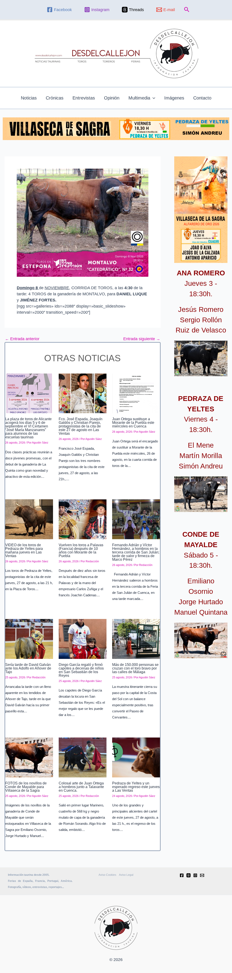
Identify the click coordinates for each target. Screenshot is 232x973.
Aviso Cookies (107, 874)
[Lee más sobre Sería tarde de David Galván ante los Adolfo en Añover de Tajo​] (29, 638)
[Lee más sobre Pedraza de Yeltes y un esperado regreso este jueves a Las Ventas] (136, 757)
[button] (187, 10)
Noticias (29, 97)
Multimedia (139, 97)
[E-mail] (202, 875)
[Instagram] (195, 875)
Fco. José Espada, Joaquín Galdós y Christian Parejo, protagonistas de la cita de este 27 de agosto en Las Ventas (80, 426)
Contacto (202, 97)
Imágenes (174, 97)
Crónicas (54, 97)
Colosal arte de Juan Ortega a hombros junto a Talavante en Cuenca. (81, 786)
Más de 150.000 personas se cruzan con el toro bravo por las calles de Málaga (135, 668)
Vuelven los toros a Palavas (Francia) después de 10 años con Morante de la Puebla (81, 550)
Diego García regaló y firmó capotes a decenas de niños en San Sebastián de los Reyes (81, 670)
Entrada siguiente (141, 339)
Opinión (111, 97)
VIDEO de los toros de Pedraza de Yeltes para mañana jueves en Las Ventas (24, 550)
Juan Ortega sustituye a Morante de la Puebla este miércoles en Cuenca (133, 422)
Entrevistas (83, 97)
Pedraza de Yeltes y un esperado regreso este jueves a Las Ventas (136, 786)
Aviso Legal (126, 874)
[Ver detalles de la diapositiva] (200, 358)
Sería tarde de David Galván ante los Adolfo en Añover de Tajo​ (28, 668)
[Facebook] (182, 875)
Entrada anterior (22, 339)
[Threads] (188, 875)
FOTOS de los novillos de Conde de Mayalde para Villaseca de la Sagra (26, 786)
